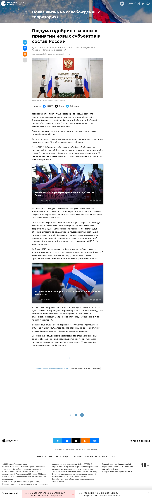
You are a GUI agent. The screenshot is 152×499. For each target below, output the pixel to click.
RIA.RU (105, 457)
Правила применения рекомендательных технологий (25, 484)
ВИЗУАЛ (94, 449)
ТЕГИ (113, 457)
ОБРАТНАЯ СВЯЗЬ (92, 457)
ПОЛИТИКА (59, 449)
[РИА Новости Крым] (12, 3)
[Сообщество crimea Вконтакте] (66, 440)
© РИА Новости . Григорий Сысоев (42, 100)
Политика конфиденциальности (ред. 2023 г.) (21, 481)
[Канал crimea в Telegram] (57, 440)
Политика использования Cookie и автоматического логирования (24, 478)
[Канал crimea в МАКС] (94, 440)
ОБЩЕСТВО (69, 449)
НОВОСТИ (41, 457)
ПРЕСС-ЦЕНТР (54, 457)
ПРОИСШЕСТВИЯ (83, 449)
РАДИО (66, 457)
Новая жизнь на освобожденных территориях (52, 368)
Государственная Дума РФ (80, 368)
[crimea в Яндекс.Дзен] (76, 440)
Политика (96, 368)
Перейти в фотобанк (59, 100)
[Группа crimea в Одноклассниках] (85, 440)
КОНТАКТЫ (77, 457)
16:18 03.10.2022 (37, 54)
